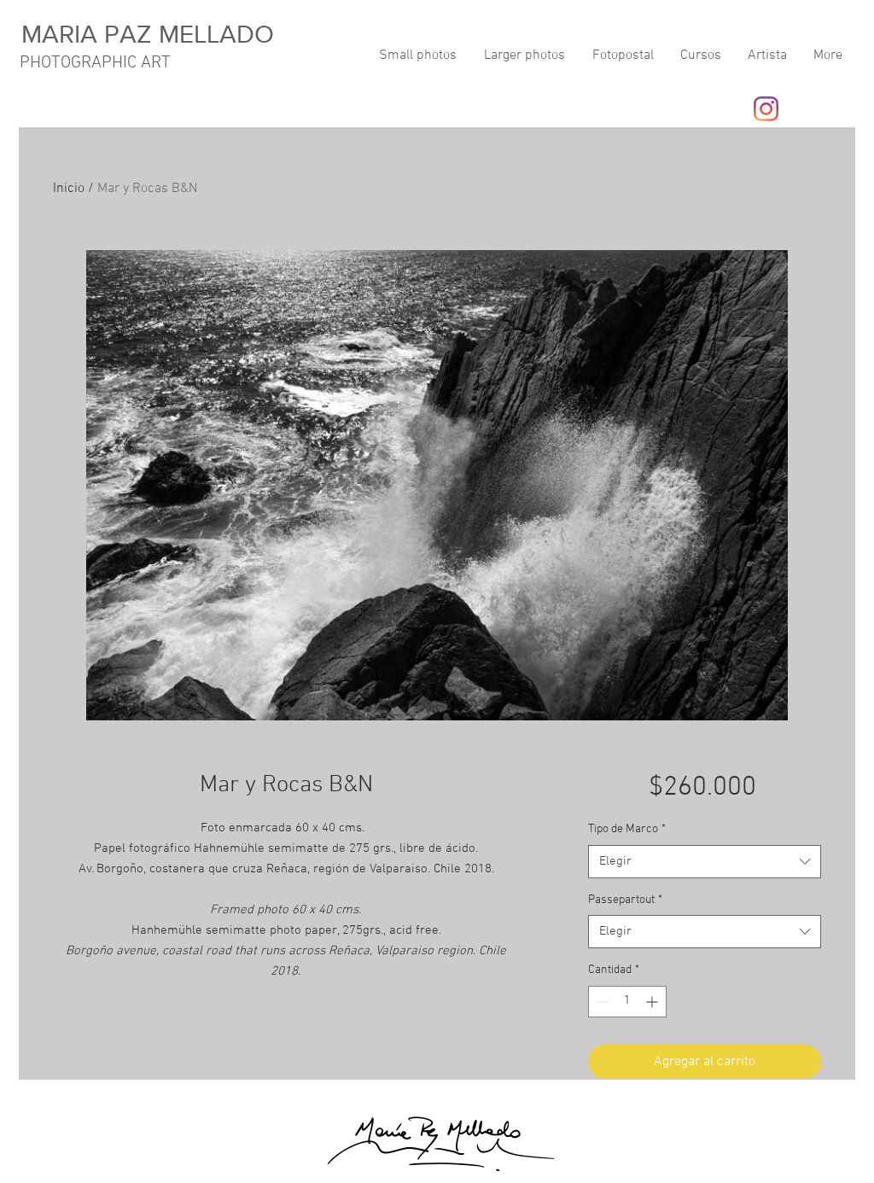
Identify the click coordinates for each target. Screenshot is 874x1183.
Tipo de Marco (627, 829)
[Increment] (653, 1002)
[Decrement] (601, 1002)
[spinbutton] (627, 1002)
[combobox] (704, 861)
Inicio (68, 188)
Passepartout (625, 900)
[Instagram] (766, 108)
